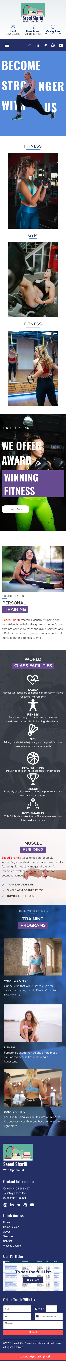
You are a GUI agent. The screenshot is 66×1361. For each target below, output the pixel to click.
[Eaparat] (53, 45)
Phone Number (33, 31)
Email (13, 31)
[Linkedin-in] (37, 45)
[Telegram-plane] (45, 45)
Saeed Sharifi (33, 18)
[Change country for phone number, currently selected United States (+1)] (38, 1316)
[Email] (13, 27)
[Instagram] (29, 45)
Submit (33, 1332)
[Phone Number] (33, 27)
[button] (6, 45)
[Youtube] (61, 45)
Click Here (33, 1279)
